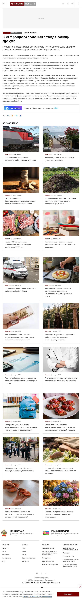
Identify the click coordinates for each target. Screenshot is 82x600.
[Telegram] (16, 115)
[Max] (20, 115)
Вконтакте (63, 3)
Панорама (45, 545)
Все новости (6, 545)
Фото (24, 548)
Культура (25, 545)
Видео (24, 551)
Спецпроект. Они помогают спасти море (70, 548)
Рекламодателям (68, 556)
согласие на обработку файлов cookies (37, 597)
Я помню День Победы (70, 545)
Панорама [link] (48, 331)
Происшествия (6, 558)
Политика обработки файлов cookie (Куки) (70, 565)
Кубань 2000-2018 (48, 561)
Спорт (3, 561)
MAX (56, 108)
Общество (6, 33)
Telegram (72, 3)
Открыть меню (3, 3)
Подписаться (15, 108)
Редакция (66, 553)
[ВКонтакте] (8, 115)
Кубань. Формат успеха (50, 564)
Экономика (5, 554)
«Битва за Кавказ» (48, 548)
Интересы (25, 561)
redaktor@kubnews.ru (50, 582)
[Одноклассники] (12, 115)
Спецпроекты (46, 558)
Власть (4, 551)
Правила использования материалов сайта (71, 560)
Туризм (24, 554)
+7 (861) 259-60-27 (30, 582)
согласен (68, 594)
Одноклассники (67, 3)
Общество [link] (7, 154)
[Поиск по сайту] (78, 3)
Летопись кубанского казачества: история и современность (49, 553)
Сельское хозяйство (29, 558)
